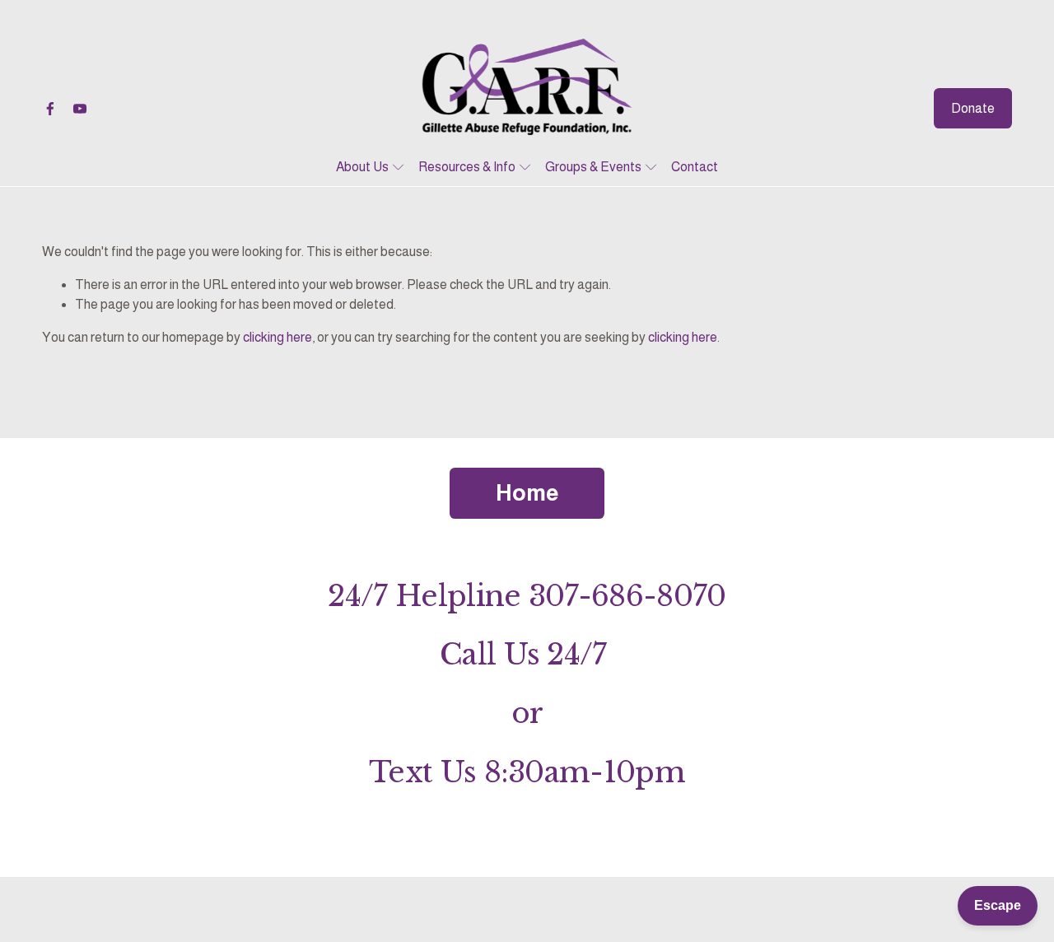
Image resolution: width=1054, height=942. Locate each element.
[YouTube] (80, 108)
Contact (694, 167)
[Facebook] (50, 108)
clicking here (277, 337)
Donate (973, 108)
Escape (997, 905)
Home (527, 493)
